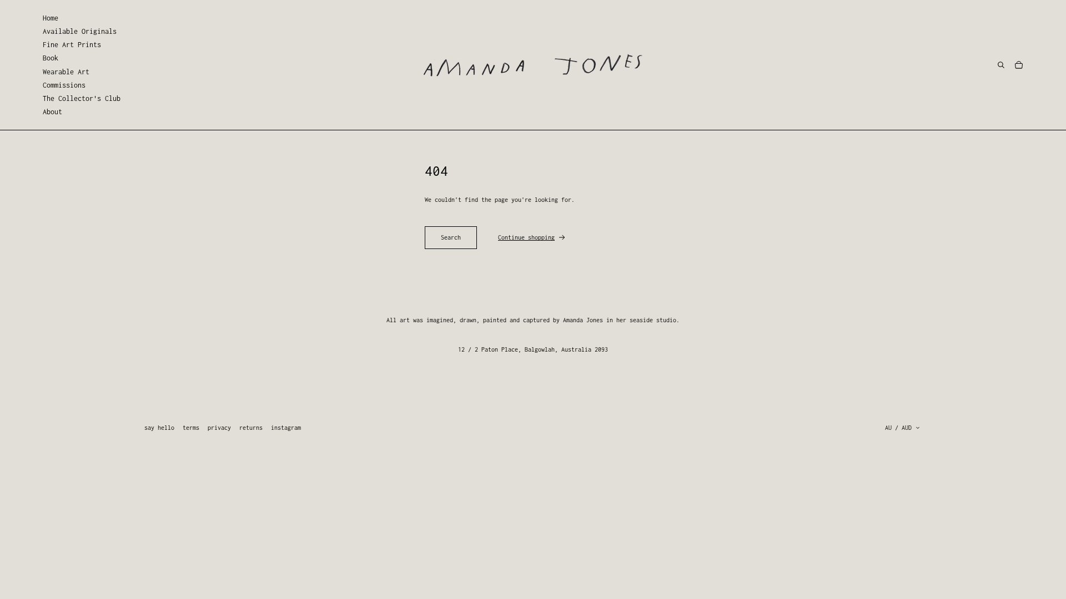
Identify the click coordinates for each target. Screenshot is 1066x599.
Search (451, 237)
